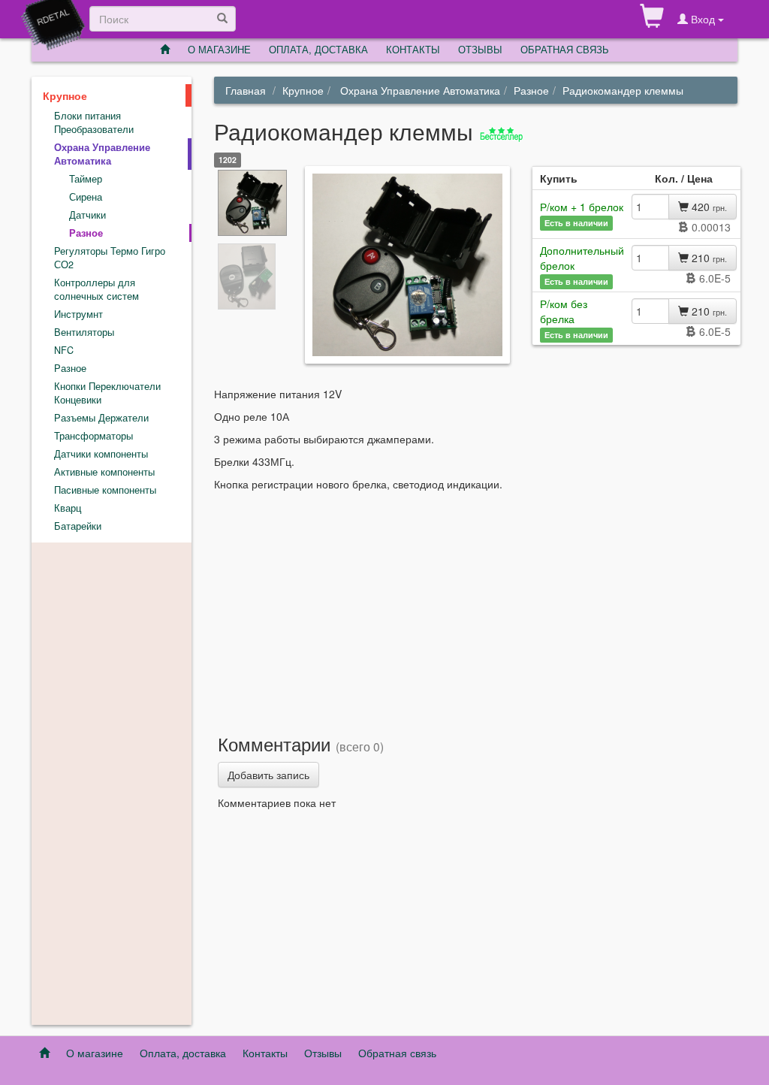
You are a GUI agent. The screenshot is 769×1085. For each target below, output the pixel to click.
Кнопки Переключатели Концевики (107, 392)
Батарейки (77, 526)
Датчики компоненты (101, 454)
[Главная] (164, 49)
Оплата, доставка (183, 1052)
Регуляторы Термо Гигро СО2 (109, 257)
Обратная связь (564, 49)
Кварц (67, 508)
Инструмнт (78, 314)
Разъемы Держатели (101, 418)
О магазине (94, 1052)
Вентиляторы (84, 332)
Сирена (85, 197)
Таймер (85, 179)
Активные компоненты (104, 472)
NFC (64, 350)
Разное (531, 90)
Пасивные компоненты (105, 490)
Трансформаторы (93, 436)
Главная (245, 90)
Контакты (265, 1052)
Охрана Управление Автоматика (418, 90)
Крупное (303, 90)
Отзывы (323, 1052)
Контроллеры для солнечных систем (96, 289)
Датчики (87, 215)
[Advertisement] (476, 604)
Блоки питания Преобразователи (94, 122)
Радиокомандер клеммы (622, 90)
